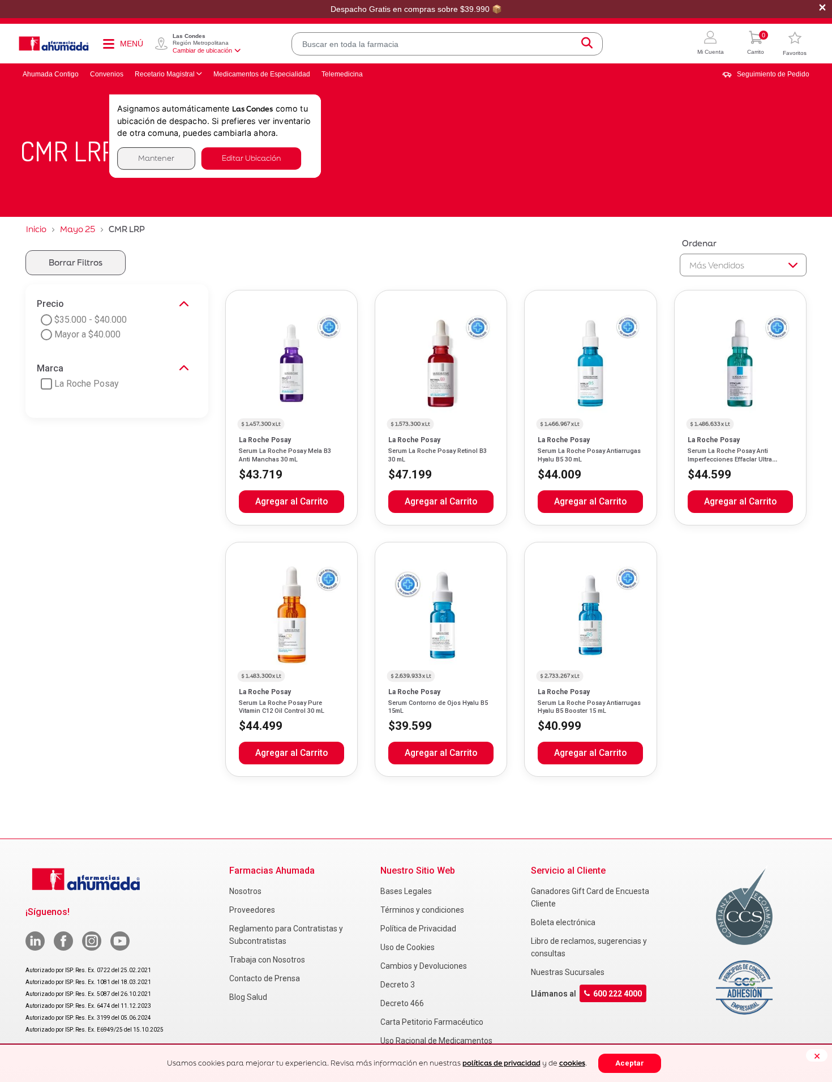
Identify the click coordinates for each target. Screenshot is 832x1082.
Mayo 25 (77, 229)
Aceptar (629, 1063)
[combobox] (447, 43)
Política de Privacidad (418, 928)
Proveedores (252, 909)
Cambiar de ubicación (202, 50)
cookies (572, 1063)
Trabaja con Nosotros (267, 959)
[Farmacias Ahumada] (54, 43)
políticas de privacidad (501, 1063)
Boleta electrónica (563, 922)
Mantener (156, 158)
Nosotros (245, 891)
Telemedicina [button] (342, 74)
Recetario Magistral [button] (165, 74)
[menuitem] (766, 74)
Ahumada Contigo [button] (51, 74)
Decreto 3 (397, 984)
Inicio (36, 229)
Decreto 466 (402, 1003)
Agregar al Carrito (291, 502)
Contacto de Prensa (264, 978)
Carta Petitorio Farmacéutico (431, 1022)
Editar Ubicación (251, 158)
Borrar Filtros (75, 262)
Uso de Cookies (407, 947)
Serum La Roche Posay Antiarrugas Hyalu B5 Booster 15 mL (589, 707)
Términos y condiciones (422, 909)
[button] (710, 44)
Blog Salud (248, 997)
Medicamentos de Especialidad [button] (261, 74)
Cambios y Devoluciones (423, 965)
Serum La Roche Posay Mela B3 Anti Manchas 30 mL (285, 455)
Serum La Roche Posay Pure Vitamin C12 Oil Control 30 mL (281, 707)
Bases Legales (406, 891)
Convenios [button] (106, 74)
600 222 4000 (617, 993)
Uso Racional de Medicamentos (436, 1040)
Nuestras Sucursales (567, 972)
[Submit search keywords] (587, 44)
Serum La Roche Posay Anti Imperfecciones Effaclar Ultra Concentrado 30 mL (730, 459)
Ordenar (699, 243)
